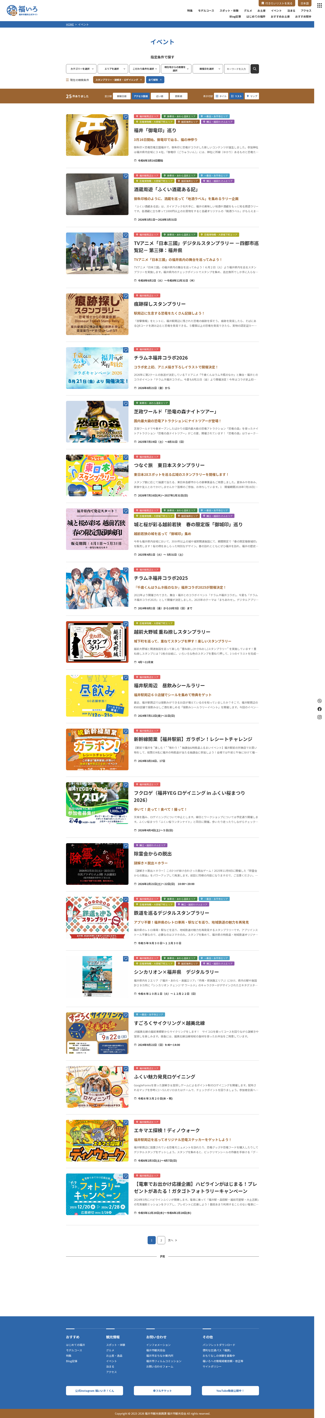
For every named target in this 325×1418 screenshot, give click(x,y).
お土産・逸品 (114, 1356)
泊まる (291, 10)
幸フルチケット (162, 1391)
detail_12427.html (77, 1116)
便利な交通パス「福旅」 (217, 1350)
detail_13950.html (77, 343)
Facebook (320, 709)
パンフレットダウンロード (219, 1345)
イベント (276, 10)
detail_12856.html (77, 671)
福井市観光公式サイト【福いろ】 (22, 10)
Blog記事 (235, 16)
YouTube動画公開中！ (230, 1391)
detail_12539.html (77, 725)
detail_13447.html (77, 564)
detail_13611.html (77, 289)
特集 (190, 10)
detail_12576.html (77, 778)
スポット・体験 (229, 10)
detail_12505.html (77, 1062)
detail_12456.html (77, 1169)
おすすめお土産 (280, 16)
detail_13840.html (77, 839)
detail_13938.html (77, 228)
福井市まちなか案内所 (159, 1356)
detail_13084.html (77, 952)
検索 (255, 68)
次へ (170, 1240)
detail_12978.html (77, 1008)
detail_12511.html (77, 169)
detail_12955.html (77, 397)
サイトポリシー (212, 1366)
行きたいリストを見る (278, 3)
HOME (70, 24)
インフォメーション (158, 1345)
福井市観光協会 (155, 1350)
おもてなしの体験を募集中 (219, 1356)
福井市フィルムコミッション (163, 1361)
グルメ (248, 10)
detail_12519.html (77, 504)
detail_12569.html (77, 617)
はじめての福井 (255, 16)
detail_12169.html (77, 893)
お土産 (261, 10)
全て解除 (153, 79)
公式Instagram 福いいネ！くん (94, 1391)
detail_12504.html (77, 110)
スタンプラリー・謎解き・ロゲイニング (116, 79)
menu (319, 5)
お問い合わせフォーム (159, 1366)
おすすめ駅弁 (303, 16)
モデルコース (206, 10)
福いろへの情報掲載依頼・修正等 (223, 1361)
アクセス (306, 10)
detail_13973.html (77, 451)
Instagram (320, 717)
